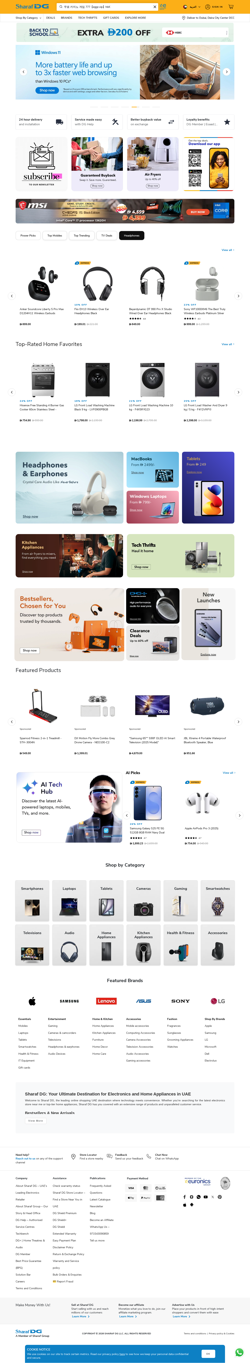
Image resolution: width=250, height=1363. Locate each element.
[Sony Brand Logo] (180, 1003)
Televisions (54, 1042)
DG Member (23, 1256)
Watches (172, 1049)
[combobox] (107, 7)
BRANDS (66, 18)
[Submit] (60, 7)
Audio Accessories (137, 1056)
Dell (207, 1056)
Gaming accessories (138, 1062)
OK (208, 1353)
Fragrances (174, 1028)
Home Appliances (103, 1028)
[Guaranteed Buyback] (97, 164)
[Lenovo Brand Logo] (106, 1003)
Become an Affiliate (101, 1222)
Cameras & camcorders (62, 1035)
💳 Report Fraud (63, 1283)
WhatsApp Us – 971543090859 (99, 1232)
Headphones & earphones (63, 1049)
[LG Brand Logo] (217, 1003)
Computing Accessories (140, 1035)
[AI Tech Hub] (69, 809)
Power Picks (28, 235)
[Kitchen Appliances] (69, 557)
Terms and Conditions (29, 1290)
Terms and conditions (195, 1335)
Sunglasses (174, 1035)
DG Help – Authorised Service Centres (29, 1225)
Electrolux (211, 1062)
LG (206, 1042)
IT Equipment (26, 1062)
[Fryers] (153, 164)
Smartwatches (27, 1049)
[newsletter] (41, 164)
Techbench (22, 1236)
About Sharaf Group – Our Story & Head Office (32, 1212)
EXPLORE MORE (135, 18)
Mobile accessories (137, 1028)
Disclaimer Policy (63, 1249)
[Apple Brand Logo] (32, 1003)
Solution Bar (23, 1277)
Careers (20, 1283)
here (122, 1354)
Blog (92, 1215)
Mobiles (23, 1028)
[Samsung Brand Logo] (69, 1003)
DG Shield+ (59, 1222)
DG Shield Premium (65, 1215)
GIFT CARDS (111, 18)
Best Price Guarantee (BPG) (28, 1266)
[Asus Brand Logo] (143, 1003)
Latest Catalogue (100, 1201)
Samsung (210, 1035)
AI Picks (133, 774)
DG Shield (59, 1229)
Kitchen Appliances (104, 1035)
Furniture (98, 1042)
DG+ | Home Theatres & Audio (30, 1246)
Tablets (22, 1042)
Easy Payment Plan (64, 1242)
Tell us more (97, 1242)
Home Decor (100, 1049)
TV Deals (106, 235)
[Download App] (208, 164)
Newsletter (96, 1208)
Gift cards (24, 1069)
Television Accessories (139, 1049)
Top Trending (82, 235)
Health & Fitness (28, 1056)
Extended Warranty (64, 1236)
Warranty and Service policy (66, 1266)
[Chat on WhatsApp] (239, 1352)
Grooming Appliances (180, 1042)
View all (227, 247)
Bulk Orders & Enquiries (67, 1277)
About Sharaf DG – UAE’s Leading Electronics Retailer (31, 1194)
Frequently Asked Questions (100, 1191)
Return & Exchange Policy (68, 1256)
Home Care (99, 1056)
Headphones (131, 235)
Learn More (79, 1318)
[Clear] (155, 6)
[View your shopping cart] (231, 7)
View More (35, 1122)
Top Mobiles (54, 235)
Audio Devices (56, 1056)
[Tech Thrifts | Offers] (180, 557)
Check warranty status (66, 1188)
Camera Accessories (138, 1042)
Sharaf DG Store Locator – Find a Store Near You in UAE (69, 1201)
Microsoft (210, 1049)
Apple (208, 1028)
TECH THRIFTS (87, 18)
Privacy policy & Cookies (221, 1335)
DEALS (50, 18)
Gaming (52, 1028)
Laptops (23, 1035)
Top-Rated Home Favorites (49, 346)
